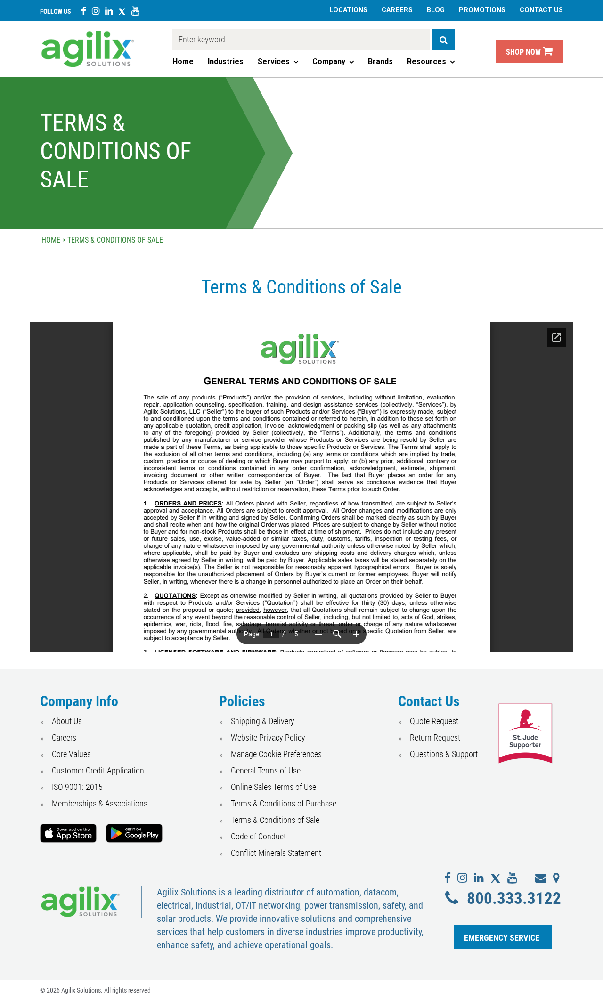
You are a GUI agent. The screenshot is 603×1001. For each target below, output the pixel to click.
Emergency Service (501, 938)
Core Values (71, 754)
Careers (397, 10)
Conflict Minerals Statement (276, 853)
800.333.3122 (513, 898)
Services (274, 61)
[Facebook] (83, 11)
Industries (226, 61)
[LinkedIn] (109, 11)
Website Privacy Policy (268, 737)
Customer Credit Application (98, 770)
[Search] (443, 39)
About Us (67, 721)
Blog (436, 10)
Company (328, 61)
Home (183, 61)
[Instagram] (95, 11)
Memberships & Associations (99, 803)
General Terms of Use (266, 770)
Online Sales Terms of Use (273, 787)
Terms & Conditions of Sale (275, 820)
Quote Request (434, 721)
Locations (348, 10)
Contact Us (541, 10)
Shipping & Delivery (262, 721)
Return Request (435, 737)
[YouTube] (135, 11)
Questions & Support (444, 754)
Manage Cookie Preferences (276, 754)
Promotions (482, 10)
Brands (380, 61)
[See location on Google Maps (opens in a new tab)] (556, 878)
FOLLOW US (55, 12)
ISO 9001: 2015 (77, 787)
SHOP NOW (524, 52)
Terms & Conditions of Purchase (283, 803)
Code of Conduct (258, 836)
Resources (426, 61)
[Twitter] (122, 11)
